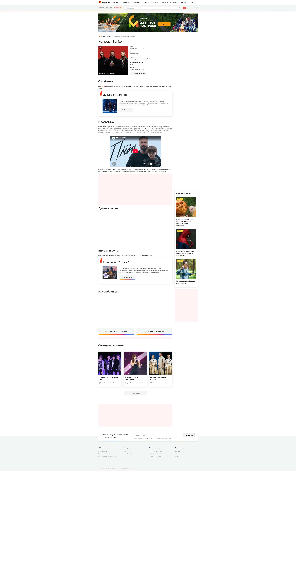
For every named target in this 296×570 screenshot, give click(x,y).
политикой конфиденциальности (163, 438)
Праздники (174, 2)
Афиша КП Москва (106, 36)
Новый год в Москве (155, 453)
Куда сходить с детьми (155, 451)
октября (102, 86)
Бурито (132, 64)
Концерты (136, 2)
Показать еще (135, 393)
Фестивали (145, 2)
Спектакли (164, 2)
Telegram (177, 456)
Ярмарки (183, 2)
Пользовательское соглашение (107, 456)
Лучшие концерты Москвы (127, 36)
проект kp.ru (115, 2)
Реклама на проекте (192, 8)
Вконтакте (177, 451)
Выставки (155, 2)
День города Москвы (155, 456)
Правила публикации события (107, 453)
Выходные (126, 2)
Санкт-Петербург (128, 453)
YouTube (177, 453)
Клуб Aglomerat (134, 53)
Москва (126, 451)
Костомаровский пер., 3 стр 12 (139, 59)
